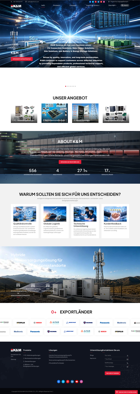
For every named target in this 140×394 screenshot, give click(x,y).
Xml (51, 391)
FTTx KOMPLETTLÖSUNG (33, 254)
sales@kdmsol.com (33, 1)
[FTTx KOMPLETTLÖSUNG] (70, 274)
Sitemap (13, 359)
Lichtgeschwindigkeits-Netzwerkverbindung (28, 59)
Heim (43, 5)
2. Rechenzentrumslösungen (55, 113)
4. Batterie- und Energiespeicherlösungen (116, 112)
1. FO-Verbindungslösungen (24, 113)
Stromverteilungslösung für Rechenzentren (62, 360)
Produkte (56, 5)
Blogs (92, 355)
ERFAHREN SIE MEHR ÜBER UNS (70, 162)
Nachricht (93, 358)
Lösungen (73, 5)
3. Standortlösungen (85, 113)
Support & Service (92, 5)
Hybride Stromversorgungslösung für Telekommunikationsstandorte (60, 356)
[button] (65, 86)
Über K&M (111, 5)
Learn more (59, 255)
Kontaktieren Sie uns (16, 355)
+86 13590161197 (18, 1)
